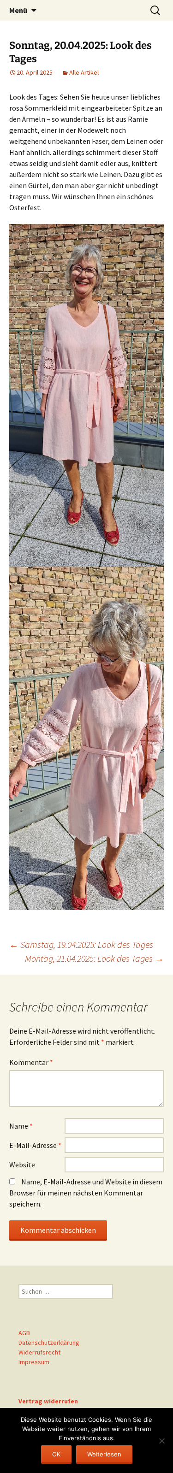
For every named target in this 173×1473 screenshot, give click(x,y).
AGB (24, 1333)
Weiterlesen (104, 1454)
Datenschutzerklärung (48, 1342)
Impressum (33, 1362)
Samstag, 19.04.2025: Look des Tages (81, 944)
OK (56, 1454)
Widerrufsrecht (39, 1352)
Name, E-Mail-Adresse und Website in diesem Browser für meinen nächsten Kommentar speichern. (85, 1192)
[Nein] (161, 1440)
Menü (18, 10)
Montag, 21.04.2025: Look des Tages (94, 958)
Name (21, 1125)
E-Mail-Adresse (35, 1145)
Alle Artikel (84, 72)
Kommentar (31, 1062)
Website (22, 1164)
